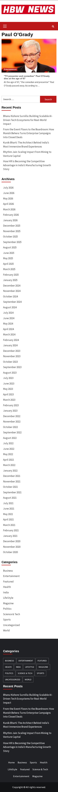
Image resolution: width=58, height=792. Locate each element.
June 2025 (8, 253)
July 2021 (8, 503)
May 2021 (8, 514)
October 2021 (10, 487)
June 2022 (8, 448)
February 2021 (11, 530)
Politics (7, 608)
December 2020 (11, 541)
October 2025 (10, 236)
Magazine (8, 603)
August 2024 (10, 307)
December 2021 (11, 476)
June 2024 (8, 318)
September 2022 (12, 432)
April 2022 (8, 459)
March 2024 (9, 334)
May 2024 (8, 323)
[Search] (53, 26)
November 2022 (11, 421)
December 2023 (11, 351)
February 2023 (11, 405)
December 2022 (11, 416)
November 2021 (11, 481)
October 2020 (10, 552)
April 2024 (8, 329)
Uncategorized (11, 625)
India (6, 592)
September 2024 (12, 301)
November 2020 (11, 546)
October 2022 (10, 427)
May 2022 (8, 454)
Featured (8, 581)
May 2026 (8, 198)
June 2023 (8, 383)
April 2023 (8, 394)
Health (7, 587)
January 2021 (10, 536)
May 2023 (8, 389)
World (6, 630)
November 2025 (11, 231)
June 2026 (8, 193)
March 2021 (9, 525)
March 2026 (9, 209)
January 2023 (10, 410)
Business (8, 570)
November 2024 (11, 291)
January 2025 (10, 280)
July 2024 (8, 312)
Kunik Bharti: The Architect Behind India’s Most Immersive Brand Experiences (26, 144)
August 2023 (10, 372)
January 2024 (10, 345)
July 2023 (8, 378)
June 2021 (8, 508)
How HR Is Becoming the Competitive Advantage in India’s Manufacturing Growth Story (27, 165)
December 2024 (11, 285)
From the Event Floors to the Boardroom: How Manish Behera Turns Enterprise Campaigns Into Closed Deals (28, 133)
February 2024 (11, 340)
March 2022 (9, 465)
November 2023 (11, 356)
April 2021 (8, 519)
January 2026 (10, 220)
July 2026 (8, 187)
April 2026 (8, 204)
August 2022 (10, 438)
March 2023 (9, 399)
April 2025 (8, 263)
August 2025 (10, 247)
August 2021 (10, 497)
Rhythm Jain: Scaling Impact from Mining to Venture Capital (27, 154)
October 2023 (10, 361)
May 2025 (8, 258)
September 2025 (12, 242)
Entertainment (10, 69)
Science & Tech (11, 614)
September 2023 (12, 367)
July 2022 (8, 443)
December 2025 (11, 225)
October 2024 (10, 296)
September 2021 (12, 492)
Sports (7, 619)
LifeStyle (8, 597)
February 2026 (11, 214)
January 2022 (10, 470)
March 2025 (9, 269)
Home (11, 762)
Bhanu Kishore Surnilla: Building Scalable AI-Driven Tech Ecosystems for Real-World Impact (27, 120)
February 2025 (11, 274)
